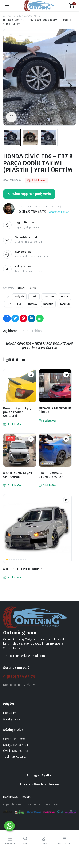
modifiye (48, 304)
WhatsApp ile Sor (59, 212)
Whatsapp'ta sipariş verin (31, 194)
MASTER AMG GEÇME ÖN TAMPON (18, 475)
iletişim (26, 796)
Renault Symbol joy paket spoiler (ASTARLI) (17, 412)
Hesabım (9, 713)
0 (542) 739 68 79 (19, 676)
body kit (19, 296)
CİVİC (34, 296)
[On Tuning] (39, 5)
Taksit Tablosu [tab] (32, 331)
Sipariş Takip (11, 719)
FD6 (19, 304)
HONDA (32, 304)
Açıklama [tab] (10, 331)
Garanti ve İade (14, 739)
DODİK (65, 296)
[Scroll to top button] (72, 828)
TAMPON (65, 304)
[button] (11, 117)
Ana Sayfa (9, 16)
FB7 (9, 304)
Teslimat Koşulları (15, 757)
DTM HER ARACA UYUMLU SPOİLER (51, 475)
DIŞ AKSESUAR (28, 16)
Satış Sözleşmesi (15, 745)
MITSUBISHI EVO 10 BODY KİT (24, 569)
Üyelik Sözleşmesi (16, 751)
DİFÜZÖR (49, 296)
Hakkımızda (10, 796)
